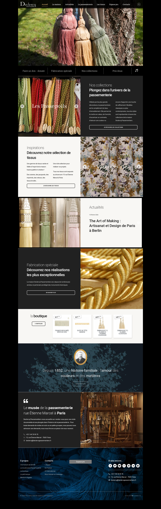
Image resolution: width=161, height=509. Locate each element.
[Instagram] (124, 465)
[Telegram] (138, 465)
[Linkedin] (128, 465)
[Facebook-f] (110, 465)
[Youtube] (119, 465)
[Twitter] (115, 465)
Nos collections (89, 70)
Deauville (112, 166)
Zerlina (49, 106)
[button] (138, 222)
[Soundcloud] (133, 465)
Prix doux (117, 70)
